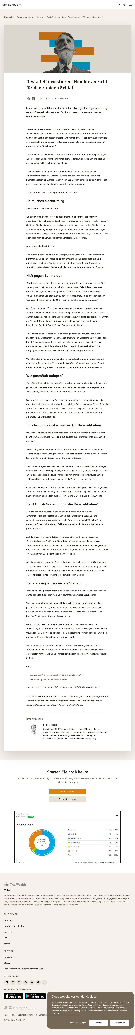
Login (124, 5)
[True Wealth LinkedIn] (6, 982)
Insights (7, 932)
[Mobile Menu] (131, 5)
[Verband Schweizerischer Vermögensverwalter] (23, 1008)
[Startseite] (12, 4)
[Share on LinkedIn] (33, 98)
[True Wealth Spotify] (38, 982)
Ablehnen (98, 1023)
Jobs (6, 938)
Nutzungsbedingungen (93, 902)
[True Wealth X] (13, 982)
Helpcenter (9, 957)
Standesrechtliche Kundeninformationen (23, 969)
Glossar (7, 963)
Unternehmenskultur (14, 926)
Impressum (9, 1015)
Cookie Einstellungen (77, 1023)
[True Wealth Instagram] (19, 982)
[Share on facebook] (28, 98)
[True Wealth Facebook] (25, 982)
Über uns (8, 920)
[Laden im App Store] (13, 996)
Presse (7, 944)
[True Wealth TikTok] (44, 982)
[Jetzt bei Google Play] (35, 996)
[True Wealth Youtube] (32, 982)
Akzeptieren (120, 1023)
